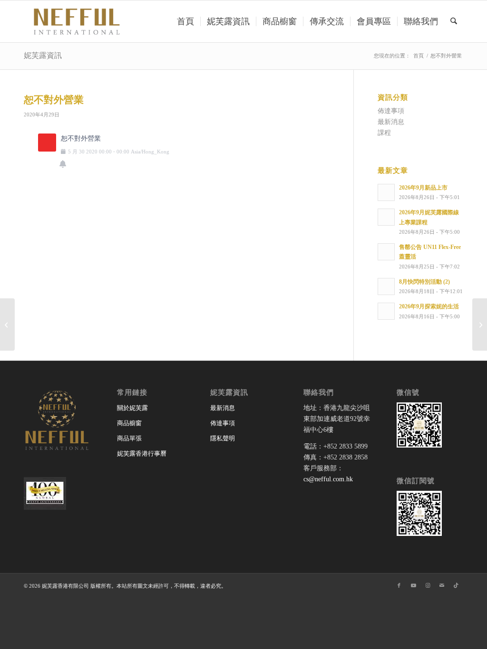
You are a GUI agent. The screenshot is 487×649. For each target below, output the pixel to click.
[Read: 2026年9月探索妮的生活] (386, 311)
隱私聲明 (222, 438)
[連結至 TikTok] (456, 585)
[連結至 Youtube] (413, 585)
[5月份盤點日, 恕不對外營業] (7, 324)
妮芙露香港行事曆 (141, 453)
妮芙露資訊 (43, 55)
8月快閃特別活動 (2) (424, 281)
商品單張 (129, 438)
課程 (384, 132)
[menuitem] (185, 21)
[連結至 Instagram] (427, 585)
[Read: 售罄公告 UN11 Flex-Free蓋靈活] (386, 251)
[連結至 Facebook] (399, 585)
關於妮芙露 (132, 407)
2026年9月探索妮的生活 (429, 306)
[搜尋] (453, 21)
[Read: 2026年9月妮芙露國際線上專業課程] (386, 217)
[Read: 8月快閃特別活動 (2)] (386, 286)
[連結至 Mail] (442, 585)
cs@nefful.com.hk (328, 479)
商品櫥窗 (129, 423)
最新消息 (391, 121)
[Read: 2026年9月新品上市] (386, 192)
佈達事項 (391, 111)
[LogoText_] (75, 21)
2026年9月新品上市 (423, 187)
